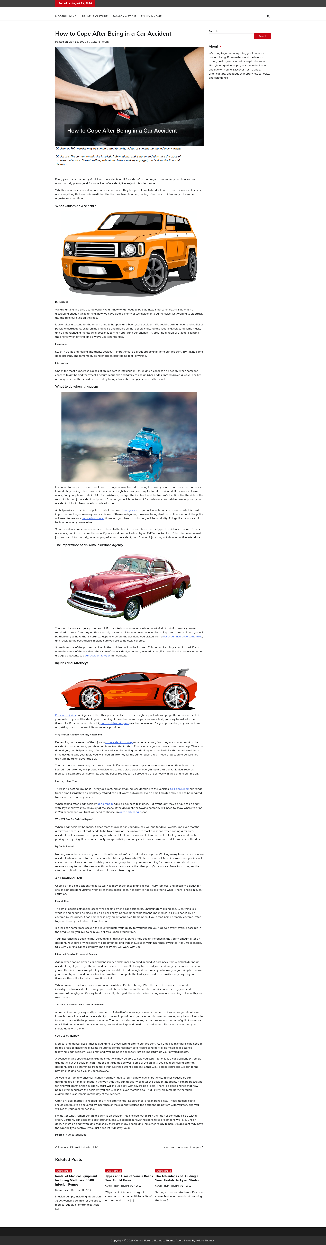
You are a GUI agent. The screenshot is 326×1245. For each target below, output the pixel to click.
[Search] (268, 16)
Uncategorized (77, 1134)
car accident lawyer (97, 655)
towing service (131, 510)
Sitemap (158, 1240)
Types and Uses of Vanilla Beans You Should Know (129, 1178)
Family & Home (151, 16)
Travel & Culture (94, 16)
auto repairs (106, 803)
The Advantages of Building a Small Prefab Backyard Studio (177, 1178)
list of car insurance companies (182, 636)
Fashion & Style (124, 16)
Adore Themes (205, 1240)
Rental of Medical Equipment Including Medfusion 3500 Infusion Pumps (76, 1180)
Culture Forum (100, 41)
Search (213, 31)
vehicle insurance (93, 518)
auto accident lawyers (115, 723)
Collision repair (179, 788)
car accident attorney (119, 742)
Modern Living (66, 16)
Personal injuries (65, 715)
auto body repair (130, 812)
